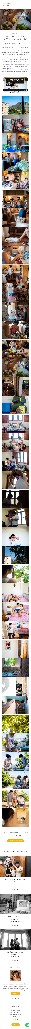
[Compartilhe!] (15, 111)
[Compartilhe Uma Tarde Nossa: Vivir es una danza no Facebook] (10, 835)
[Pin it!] (20, 111)
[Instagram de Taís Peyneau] (15, 1019)
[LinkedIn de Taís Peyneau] (17, 1019)
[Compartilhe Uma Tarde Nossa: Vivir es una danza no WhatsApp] (13, 835)
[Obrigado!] (10, 111)
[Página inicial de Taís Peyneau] (8, 4)
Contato (15, 1024)
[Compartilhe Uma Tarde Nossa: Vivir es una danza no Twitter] (17, 835)
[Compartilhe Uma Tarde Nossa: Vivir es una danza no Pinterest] (20, 835)
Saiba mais (15, 993)
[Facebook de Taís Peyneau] (13, 1019)
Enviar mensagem (16, 1012)
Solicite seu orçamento (15, 840)
